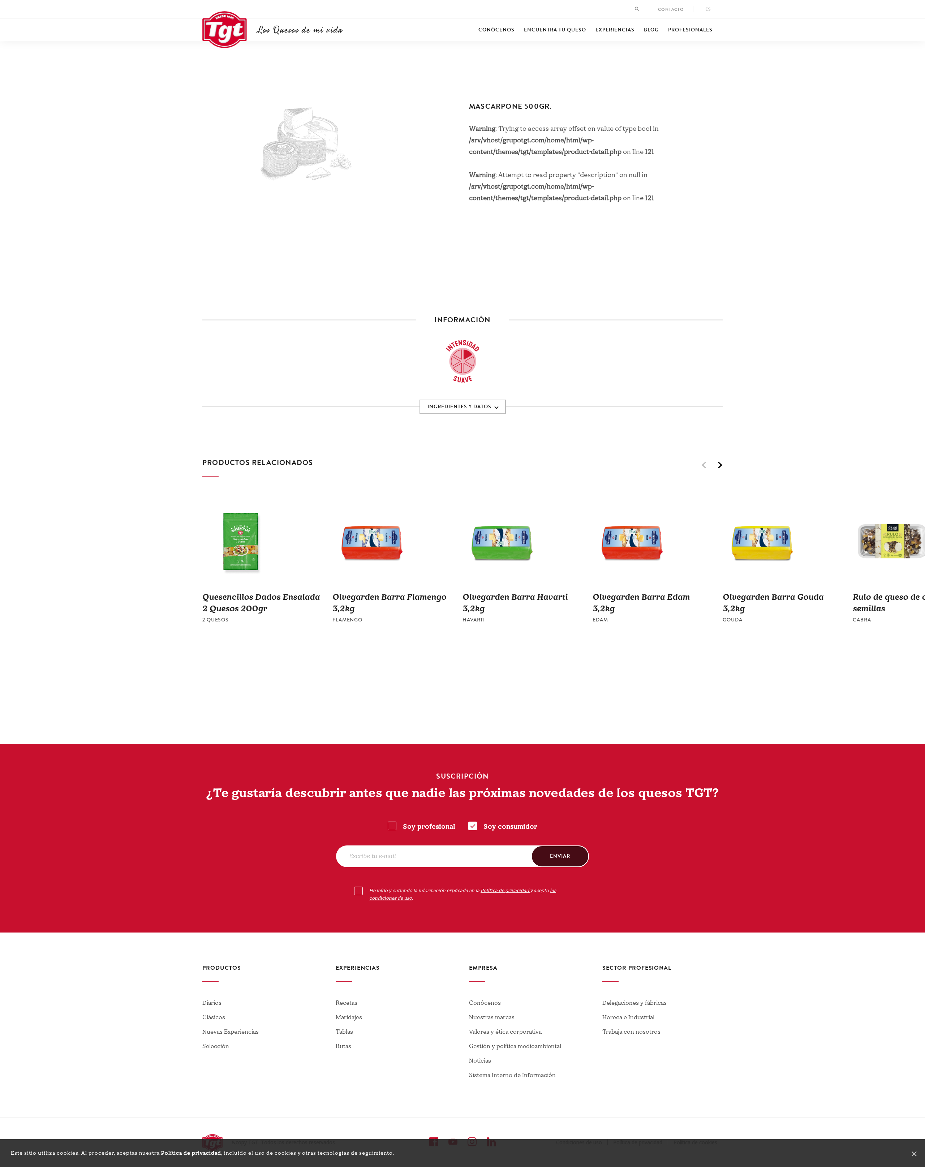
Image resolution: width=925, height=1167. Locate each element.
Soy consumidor (510, 827)
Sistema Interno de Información (512, 1075)
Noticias (480, 1060)
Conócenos (496, 30)
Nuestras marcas (492, 1017)
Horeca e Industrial (628, 1017)
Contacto (671, 9)
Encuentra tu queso (555, 30)
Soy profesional (429, 827)
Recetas (346, 1003)
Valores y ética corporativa (505, 1031)
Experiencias (614, 30)
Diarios (211, 1003)
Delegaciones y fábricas (634, 1003)
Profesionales (690, 30)
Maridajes (349, 1017)
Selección (215, 1046)
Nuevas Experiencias (230, 1031)
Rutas (343, 1046)
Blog (651, 30)
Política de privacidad (191, 1153)
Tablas (344, 1031)
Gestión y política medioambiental (515, 1046)
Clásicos (213, 1017)
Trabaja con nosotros (631, 1031)
